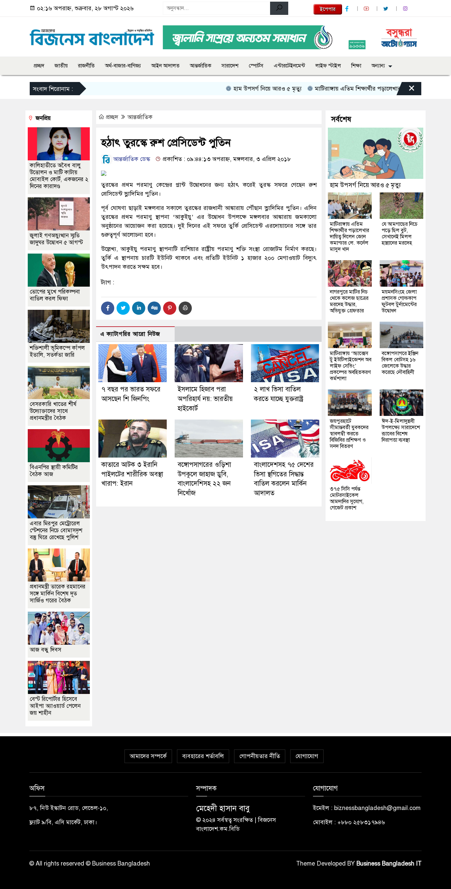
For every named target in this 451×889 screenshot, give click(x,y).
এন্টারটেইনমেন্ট (289, 65)
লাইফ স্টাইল (328, 65)
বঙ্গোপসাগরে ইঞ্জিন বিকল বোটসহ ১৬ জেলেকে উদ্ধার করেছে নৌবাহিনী (400, 363)
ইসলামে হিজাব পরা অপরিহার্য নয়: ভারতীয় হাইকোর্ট (205, 399)
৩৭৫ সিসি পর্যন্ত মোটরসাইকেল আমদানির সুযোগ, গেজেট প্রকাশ (347, 498)
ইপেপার (327, 9)
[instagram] (406, 9)
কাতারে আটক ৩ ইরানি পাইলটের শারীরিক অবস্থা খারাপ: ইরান (132, 474)
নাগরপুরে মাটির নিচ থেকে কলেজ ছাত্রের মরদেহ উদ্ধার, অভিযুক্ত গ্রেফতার (349, 301)
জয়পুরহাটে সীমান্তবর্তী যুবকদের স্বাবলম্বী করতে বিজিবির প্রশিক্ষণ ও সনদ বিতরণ (349, 434)
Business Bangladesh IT (389, 863)
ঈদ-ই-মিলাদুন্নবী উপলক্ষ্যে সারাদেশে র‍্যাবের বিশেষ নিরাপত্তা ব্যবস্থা (401, 430)
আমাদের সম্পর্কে (148, 756)
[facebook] (348, 9)
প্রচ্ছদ (39, 65)
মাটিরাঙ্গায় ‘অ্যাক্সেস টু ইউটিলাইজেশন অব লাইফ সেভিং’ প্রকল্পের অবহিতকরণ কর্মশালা (350, 366)
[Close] (406, 90)
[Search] (279, 8)
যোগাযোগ (306, 756)
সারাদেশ (230, 65)
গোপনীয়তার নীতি (259, 756)
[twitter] (387, 9)
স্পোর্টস (256, 65)
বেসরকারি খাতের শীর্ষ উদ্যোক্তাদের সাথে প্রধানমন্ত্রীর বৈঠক (53, 411)
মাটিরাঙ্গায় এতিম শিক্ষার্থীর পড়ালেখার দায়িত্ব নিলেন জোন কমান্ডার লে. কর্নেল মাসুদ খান (349, 237)
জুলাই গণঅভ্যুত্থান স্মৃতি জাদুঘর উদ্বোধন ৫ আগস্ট (56, 239)
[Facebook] (107, 308)
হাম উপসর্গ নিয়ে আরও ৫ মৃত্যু (251, 88)
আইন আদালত (165, 65)
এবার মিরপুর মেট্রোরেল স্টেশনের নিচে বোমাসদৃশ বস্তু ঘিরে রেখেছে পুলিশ (56, 530)
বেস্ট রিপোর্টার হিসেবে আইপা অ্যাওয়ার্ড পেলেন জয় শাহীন (55, 706)
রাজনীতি (86, 65)
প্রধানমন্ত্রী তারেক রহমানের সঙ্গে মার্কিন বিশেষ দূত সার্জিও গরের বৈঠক (58, 593)
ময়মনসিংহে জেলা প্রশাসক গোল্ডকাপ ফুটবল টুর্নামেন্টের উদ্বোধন (399, 301)
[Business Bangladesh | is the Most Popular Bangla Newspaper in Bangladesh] (92, 35)
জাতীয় (61, 65)
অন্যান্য (378, 65)
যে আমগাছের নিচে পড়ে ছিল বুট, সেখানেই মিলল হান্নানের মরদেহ (400, 233)
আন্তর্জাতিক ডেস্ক (131, 159)
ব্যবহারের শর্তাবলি (203, 756)
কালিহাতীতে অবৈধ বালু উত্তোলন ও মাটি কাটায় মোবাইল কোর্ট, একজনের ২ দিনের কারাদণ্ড (59, 176)
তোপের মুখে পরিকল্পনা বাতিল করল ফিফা (55, 295)
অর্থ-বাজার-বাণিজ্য (123, 65)
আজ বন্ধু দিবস (45, 649)
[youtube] (367, 9)
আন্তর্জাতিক (200, 65)
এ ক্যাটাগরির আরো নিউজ (130, 334)
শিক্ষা (356, 65)
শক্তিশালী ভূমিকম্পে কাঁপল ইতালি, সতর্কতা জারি (57, 351)
